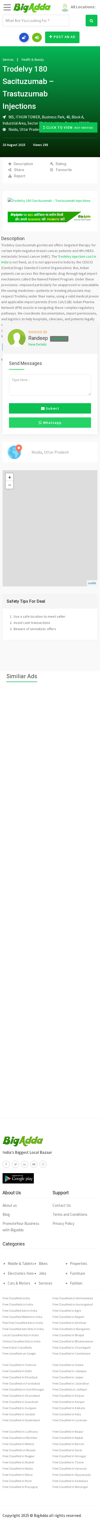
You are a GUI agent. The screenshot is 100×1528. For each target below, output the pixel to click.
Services (8, 59)
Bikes (43, 1263)
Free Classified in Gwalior (19, 1414)
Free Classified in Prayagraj (20, 1487)
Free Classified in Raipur (68, 1431)
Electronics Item (21, 1273)
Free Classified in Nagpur (19, 1456)
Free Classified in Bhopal (68, 1335)
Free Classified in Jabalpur (70, 1371)
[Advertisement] (50, 902)
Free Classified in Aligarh (68, 1317)
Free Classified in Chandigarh (72, 1347)
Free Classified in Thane (68, 1462)
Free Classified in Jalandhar (71, 1383)
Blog (6, 1214)
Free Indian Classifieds (17, 1347)
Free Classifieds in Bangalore (71, 1329)
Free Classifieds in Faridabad (21, 1383)
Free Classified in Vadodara (70, 1481)
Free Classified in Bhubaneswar (73, 1341)
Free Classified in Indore (68, 1365)
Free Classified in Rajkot (68, 1438)
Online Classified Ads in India (22, 1341)
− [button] (9, 484)
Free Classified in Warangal (70, 1487)
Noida (13, 129)
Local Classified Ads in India (21, 1335)
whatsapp (52, 422)
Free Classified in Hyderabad (21, 1420)
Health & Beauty (33, 59)
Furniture (77, 1273)
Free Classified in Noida (18, 1468)
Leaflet (92, 583)
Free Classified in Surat (67, 1450)
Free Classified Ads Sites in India (23, 1329)
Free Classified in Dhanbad (20, 1377)
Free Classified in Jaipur (68, 1377)
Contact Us (62, 1205)
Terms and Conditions (70, 1214)
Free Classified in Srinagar (69, 1456)
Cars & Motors (19, 1283)
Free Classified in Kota (67, 1414)
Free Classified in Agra (67, 1310)
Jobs (42, 1273)
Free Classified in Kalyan (68, 1395)
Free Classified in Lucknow (70, 1420)
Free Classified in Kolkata (69, 1408)
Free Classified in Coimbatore (71, 1353)
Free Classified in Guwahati (20, 1402)
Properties (78, 1263)
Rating (61, 164)
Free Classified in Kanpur (69, 1402)
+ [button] (9, 477)
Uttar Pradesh (30, 129)
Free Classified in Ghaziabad (21, 1395)
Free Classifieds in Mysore (19, 1450)
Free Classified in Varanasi (70, 1468)
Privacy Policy (63, 1223)
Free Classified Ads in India (20, 1310)
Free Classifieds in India (18, 1304)
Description (23, 164)
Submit (52, 408)
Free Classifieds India (16, 1298)
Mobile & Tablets (21, 1263)
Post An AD (64, 36)
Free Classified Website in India (22, 1317)
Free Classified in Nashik (18, 1462)
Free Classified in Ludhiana (20, 1431)
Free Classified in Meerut (18, 1444)
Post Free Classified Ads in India (23, 1323)
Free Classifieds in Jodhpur (70, 1389)
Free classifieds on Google (19, 1353)
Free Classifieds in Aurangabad (73, 1304)
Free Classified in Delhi (17, 1371)
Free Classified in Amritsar (69, 1323)
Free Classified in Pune (17, 1481)
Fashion (76, 1283)
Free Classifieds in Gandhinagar (23, 1389)
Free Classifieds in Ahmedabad (73, 1298)
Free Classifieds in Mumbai (20, 1438)
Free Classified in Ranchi (68, 1444)
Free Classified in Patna (18, 1475)
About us (10, 1205)
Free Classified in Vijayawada (72, 1475)
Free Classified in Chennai (19, 1365)
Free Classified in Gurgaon (19, 1408)
